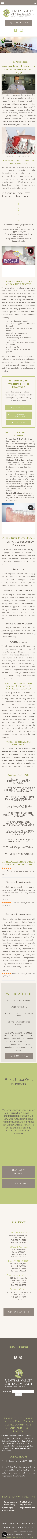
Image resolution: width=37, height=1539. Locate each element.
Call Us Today (18, 1056)
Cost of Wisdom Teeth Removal (19, 1023)
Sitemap (30, 1535)
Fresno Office (18, 1289)
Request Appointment (20, 415)
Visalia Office (19, 1232)
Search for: (7, 1391)
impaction (14, 229)
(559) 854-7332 (20, 1283)
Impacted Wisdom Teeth (18, 1000)
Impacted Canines (27, 1508)
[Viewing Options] (4, 1534)
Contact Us (19, 422)
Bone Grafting (9, 1505)
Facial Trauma (9, 1510)
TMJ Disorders (25, 1505)
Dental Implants (10, 1502)
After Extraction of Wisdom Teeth (19, 1014)
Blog (15, 1531)
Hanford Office (18, 1261)
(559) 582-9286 (20, 1268)
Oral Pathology (26, 1502)
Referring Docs (26, 1531)
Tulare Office (18, 1247)
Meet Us (7, 1531)
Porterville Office (18, 1275)
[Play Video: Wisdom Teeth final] (18, 82)
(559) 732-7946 (19, 408)
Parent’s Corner (19, 1007)
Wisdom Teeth (18, 993)
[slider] (18, 92)
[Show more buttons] (33, 92)
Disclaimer (20, 1535)
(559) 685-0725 (20, 1254)
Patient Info (14, 1523)
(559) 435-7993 (20, 1297)
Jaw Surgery (8, 1508)
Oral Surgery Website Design (13, 1538)
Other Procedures (25, 1527)
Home (11, 62)
